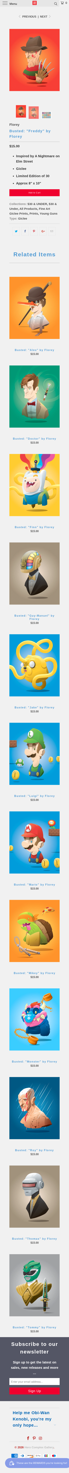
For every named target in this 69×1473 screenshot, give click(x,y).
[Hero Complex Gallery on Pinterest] (34, 1439)
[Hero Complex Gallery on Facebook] (28, 1439)
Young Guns (48, 213)
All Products (28, 208)
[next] (56, 60)
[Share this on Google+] (43, 231)
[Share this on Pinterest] (34, 231)
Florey (14, 124)
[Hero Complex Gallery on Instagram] (40, 1439)
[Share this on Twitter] (16, 231)
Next (44, 16)
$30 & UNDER (37, 204)
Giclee (22, 218)
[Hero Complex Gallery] (34, 3)
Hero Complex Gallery (39, 1447)
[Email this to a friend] (51, 231)
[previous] (12, 60)
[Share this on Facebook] (25, 231)
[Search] (55, 3)
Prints (33, 213)
